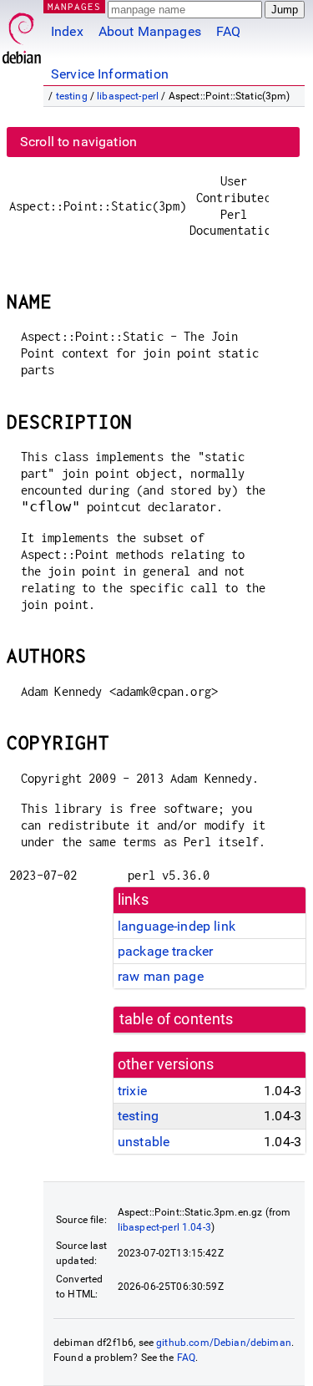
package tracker (165, 951)
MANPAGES (74, 6)
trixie (132, 1091)
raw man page (161, 976)
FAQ (228, 31)
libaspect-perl (128, 96)
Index (67, 31)
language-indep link (176, 926)
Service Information (110, 74)
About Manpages (149, 31)
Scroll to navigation (78, 142)
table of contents (176, 1019)
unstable (143, 1142)
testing (72, 96)
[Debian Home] (22, 34)
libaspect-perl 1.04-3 (164, 1227)
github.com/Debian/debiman (223, 1342)
